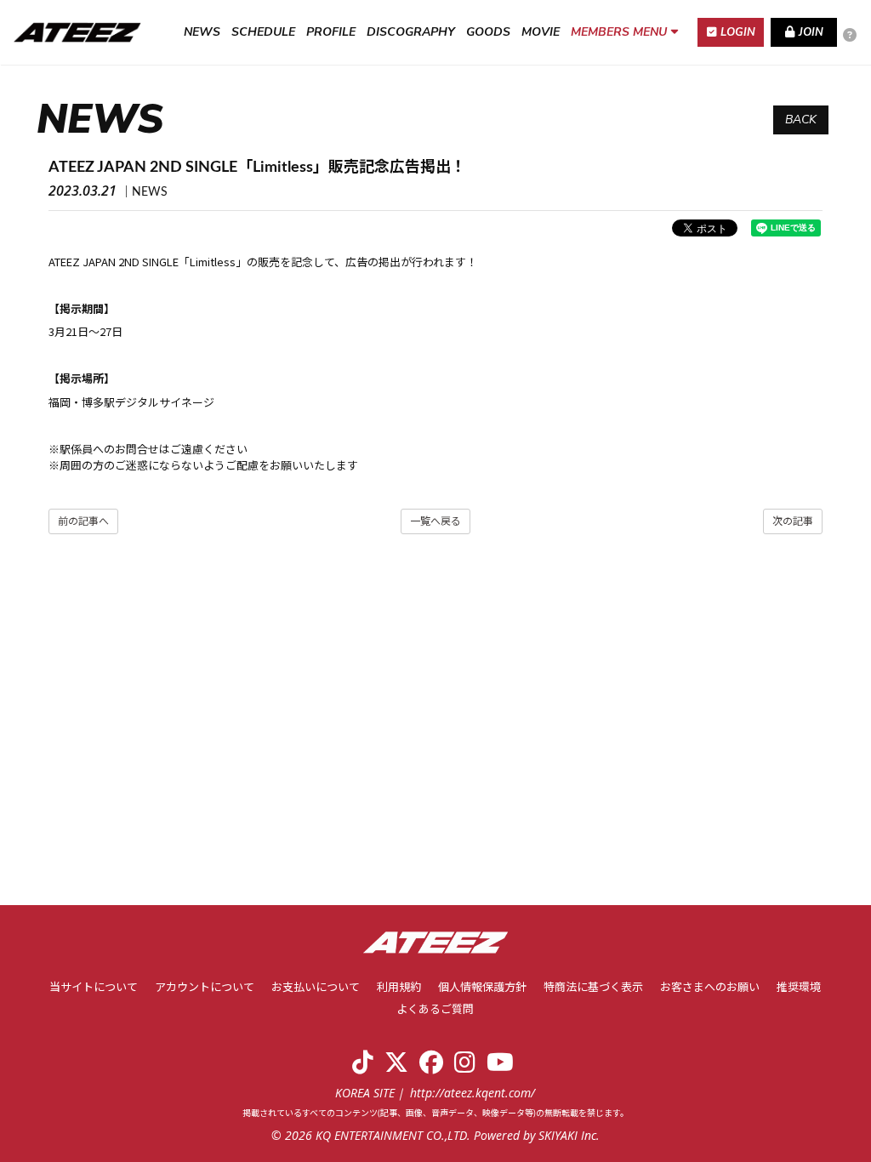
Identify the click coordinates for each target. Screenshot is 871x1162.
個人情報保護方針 (482, 988)
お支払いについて (315, 988)
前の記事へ (83, 521)
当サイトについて (93, 988)
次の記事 (792, 521)
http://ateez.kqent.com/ (472, 1093)
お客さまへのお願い (710, 988)
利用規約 (399, 988)
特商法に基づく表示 (593, 988)
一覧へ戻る (435, 521)
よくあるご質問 (435, 1010)
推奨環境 (799, 988)
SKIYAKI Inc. (569, 1135)
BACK (801, 119)
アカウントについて (204, 988)
